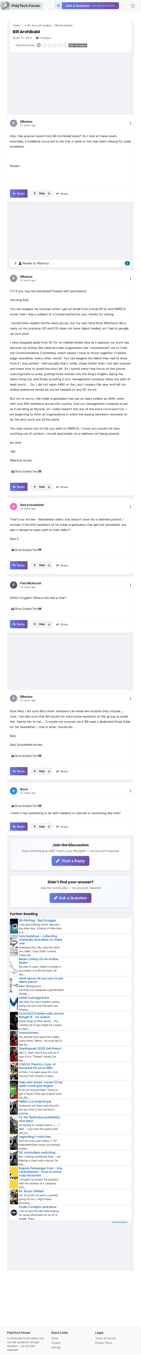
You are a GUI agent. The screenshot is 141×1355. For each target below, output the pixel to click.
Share (63, 193)
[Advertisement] (70, 81)
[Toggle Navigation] (133, 5)
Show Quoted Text (26, 471)
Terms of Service (105, 1338)
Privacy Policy (103, 1342)
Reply (20, 193)
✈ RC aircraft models (37, 25)
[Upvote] (34, 193)
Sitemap (56, 1347)
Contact (56, 1342)
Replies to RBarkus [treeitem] (75, 263)
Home (16, 25)
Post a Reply (73, 861)
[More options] (130, 123)
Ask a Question (73, 898)
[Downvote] (49, 193)
